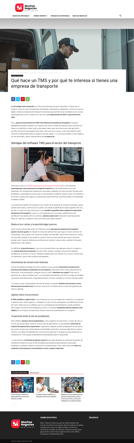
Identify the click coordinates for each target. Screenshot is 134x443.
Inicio (12, 73)
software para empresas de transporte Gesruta (43, 186)
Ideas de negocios (79, 16)
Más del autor (34, 373)
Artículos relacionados (19, 373)
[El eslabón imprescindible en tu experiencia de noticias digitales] (47, 385)
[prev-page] (12, 405)
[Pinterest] (23, 99)
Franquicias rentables (60, 16)
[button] (120, 16)
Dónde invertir (40, 16)
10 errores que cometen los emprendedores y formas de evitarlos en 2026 (20, 397)
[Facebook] (13, 99)
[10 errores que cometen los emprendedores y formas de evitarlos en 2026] (22, 385)
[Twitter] (18, 99)
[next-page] (15, 405)
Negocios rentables (21, 16)
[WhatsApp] (28, 99)
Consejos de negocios (22, 73)
